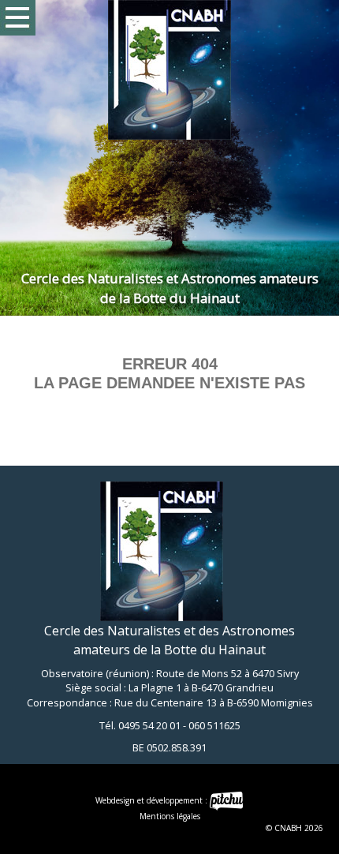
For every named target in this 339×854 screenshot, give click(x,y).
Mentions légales (170, 816)
